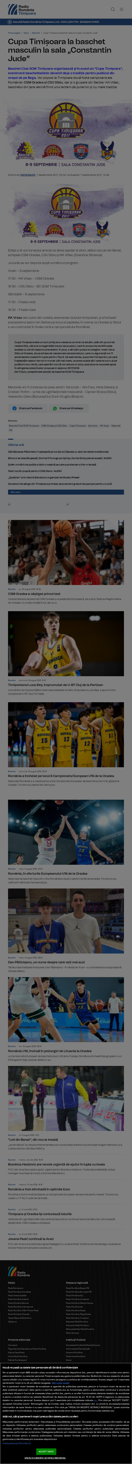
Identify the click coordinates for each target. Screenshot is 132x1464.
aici (95, 1400)
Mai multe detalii (60, 1383)
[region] (66, 1413)
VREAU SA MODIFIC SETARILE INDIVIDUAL (45, 1458)
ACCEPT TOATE (46, 1452)
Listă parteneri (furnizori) (16, 1443)
